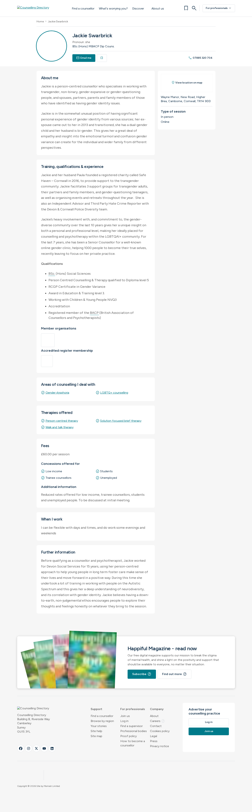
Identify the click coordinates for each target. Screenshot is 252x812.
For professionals (219, 8)
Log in (124, 721)
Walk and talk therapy (59, 427)
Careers (157, 721)
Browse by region (102, 721)
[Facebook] (20, 748)
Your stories (99, 726)
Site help (96, 731)
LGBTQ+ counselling (114, 392)
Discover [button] (138, 8)
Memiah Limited (52, 786)
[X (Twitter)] (36, 748)
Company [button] (157, 709)
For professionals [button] (132, 709)
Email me (84, 58)
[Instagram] (28, 748)
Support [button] (96, 709)
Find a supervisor (131, 726)
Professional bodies (133, 731)
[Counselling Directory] (40, 8)
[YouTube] (44, 748)
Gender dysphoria (57, 392)
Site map (96, 736)
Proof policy (128, 736)
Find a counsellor (83, 8)
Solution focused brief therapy (120, 420)
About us (157, 8)
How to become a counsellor (132, 743)
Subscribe (141, 674)
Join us (125, 716)
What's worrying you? (113, 8)
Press (153, 741)
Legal (153, 736)
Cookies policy (160, 731)
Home (40, 21)
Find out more (174, 674)
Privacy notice (159, 746)
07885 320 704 (200, 58)
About (154, 716)
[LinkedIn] (52, 748)
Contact (156, 726)
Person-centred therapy (62, 420)
